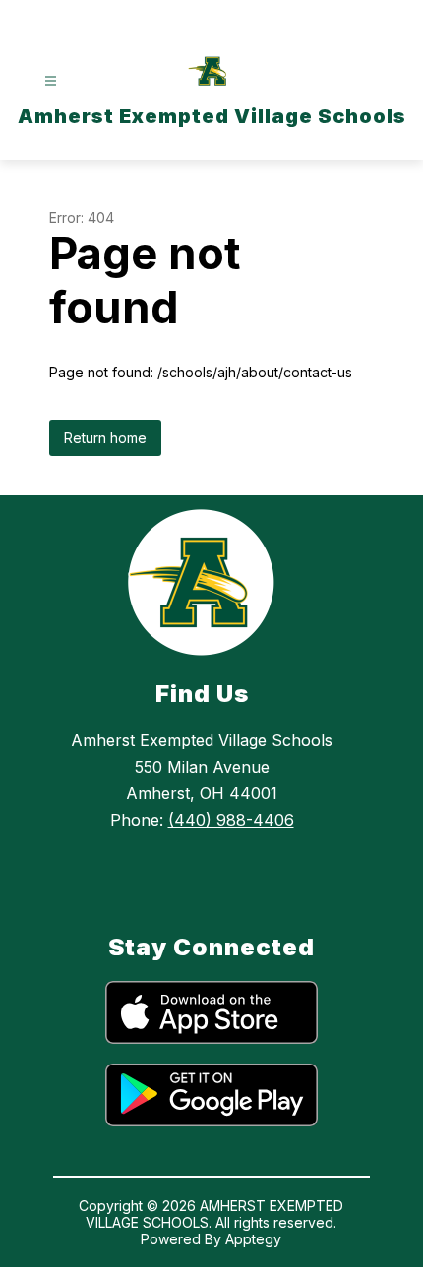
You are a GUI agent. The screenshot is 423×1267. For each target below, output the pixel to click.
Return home (105, 438)
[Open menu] (50, 81)
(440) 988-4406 (231, 820)
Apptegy (253, 1239)
